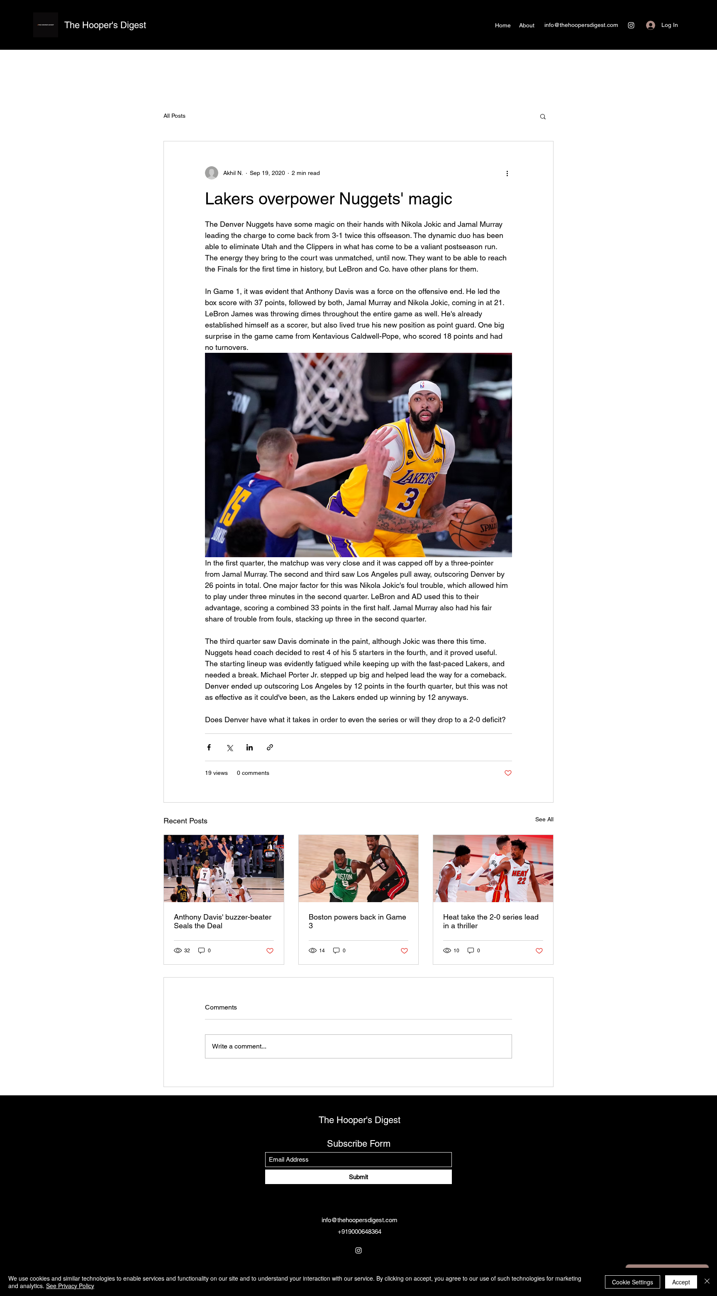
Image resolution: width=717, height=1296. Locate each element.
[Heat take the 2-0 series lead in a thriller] (493, 868)
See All (544, 819)
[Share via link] (270, 747)
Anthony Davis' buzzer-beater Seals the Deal (222, 921)
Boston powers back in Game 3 (357, 921)
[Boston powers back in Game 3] (359, 868)
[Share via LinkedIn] (250, 747)
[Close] (707, 1281)
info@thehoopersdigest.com (581, 25)
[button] (543, 116)
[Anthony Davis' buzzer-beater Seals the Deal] (224, 868)
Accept (681, 1282)
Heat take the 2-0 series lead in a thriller (491, 921)
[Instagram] (631, 25)
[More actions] (507, 173)
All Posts (174, 115)
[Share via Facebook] (209, 747)
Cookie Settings (632, 1282)
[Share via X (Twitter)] (229, 747)
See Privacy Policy (70, 1285)
